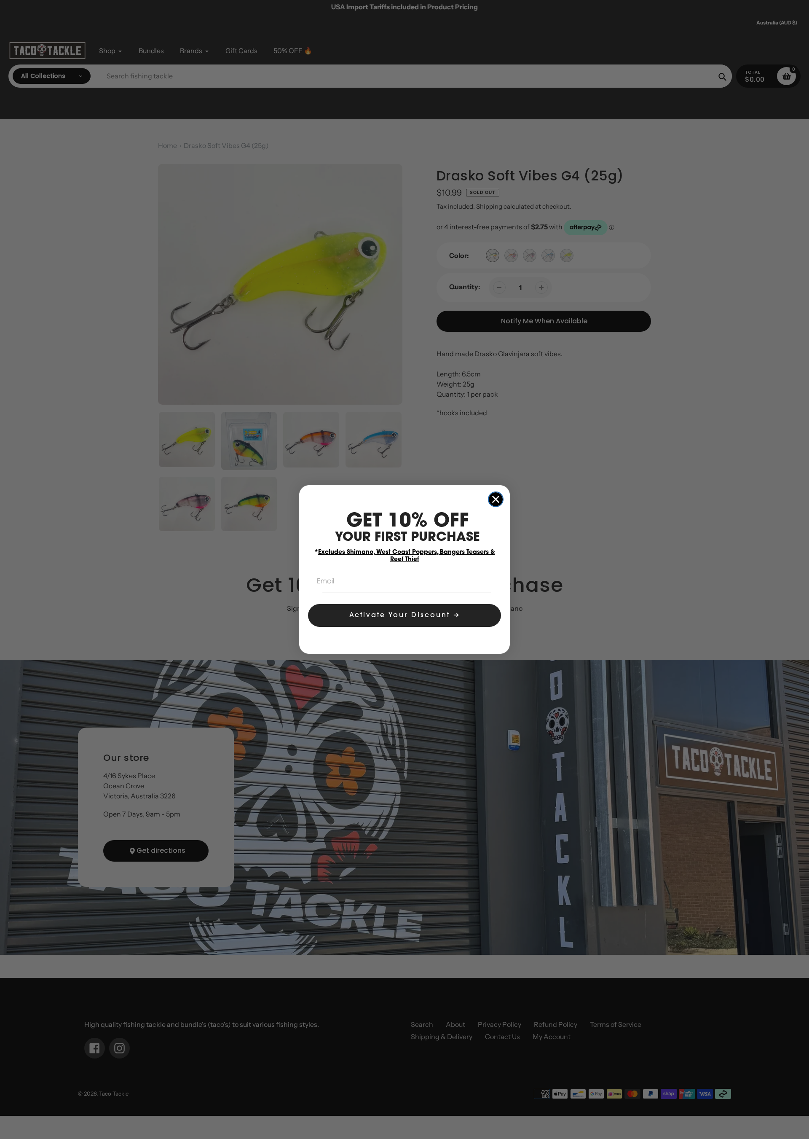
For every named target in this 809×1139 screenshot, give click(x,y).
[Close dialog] (495, 499)
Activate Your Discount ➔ (404, 615)
